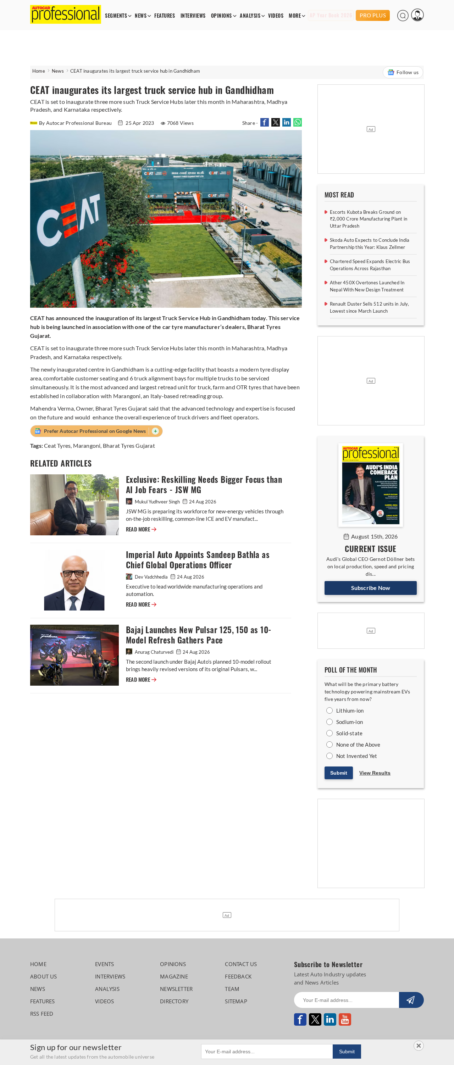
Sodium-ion (349, 722)
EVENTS (104, 964)
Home (38, 71)
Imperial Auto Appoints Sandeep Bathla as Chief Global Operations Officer (198, 559)
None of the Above (358, 744)
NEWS (140, 15)
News (58, 71)
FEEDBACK (238, 976)
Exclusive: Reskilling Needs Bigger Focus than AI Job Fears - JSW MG (204, 484)
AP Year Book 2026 (331, 15)
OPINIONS (221, 15)
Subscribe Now (371, 587)
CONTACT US (241, 964)
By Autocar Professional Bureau (76, 123)
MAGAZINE (174, 976)
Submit (338, 773)
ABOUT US (43, 976)
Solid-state (349, 733)
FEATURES (164, 15)
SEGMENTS (116, 15)
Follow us (408, 72)
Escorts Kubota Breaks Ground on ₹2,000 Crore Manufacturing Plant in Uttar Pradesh (368, 219)
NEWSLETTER (176, 988)
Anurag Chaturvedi (154, 652)
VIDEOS (275, 15)
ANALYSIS (250, 15)
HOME (38, 964)
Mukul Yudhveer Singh (157, 501)
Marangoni (87, 445)
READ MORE (141, 529)
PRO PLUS (373, 15)
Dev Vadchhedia (151, 577)
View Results (375, 773)
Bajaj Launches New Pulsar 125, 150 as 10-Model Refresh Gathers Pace (198, 635)
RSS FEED (42, 1013)
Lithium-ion (350, 710)
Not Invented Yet (356, 756)
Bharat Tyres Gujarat (129, 445)
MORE (295, 15)
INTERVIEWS (193, 15)
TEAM (232, 988)
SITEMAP (236, 1001)
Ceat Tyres (57, 445)
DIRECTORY (174, 1001)
